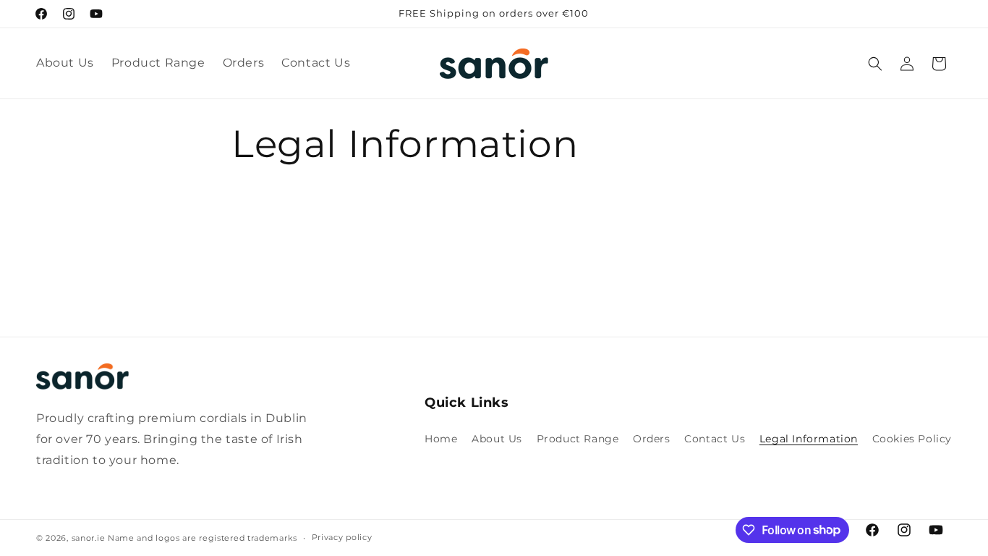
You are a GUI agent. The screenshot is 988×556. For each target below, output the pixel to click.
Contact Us (714, 438)
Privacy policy (342, 537)
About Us (497, 438)
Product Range (578, 438)
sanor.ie (89, 538)
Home (441, 438)
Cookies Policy (912, 438)
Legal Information (808, 438)
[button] (875, 64)
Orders (651, 438)
